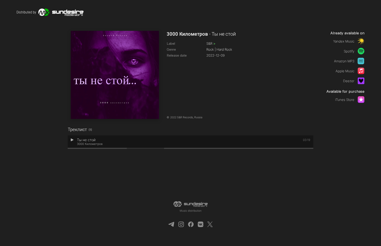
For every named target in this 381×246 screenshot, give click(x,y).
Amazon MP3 (344, 61)
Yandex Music (343, 41)
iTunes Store (344, 100)
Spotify (349, 51)
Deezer (348, 81)
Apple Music (345, 71)
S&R (210, 43)
